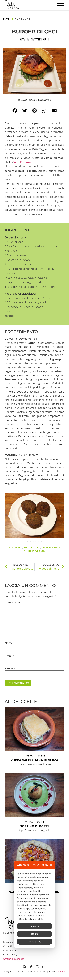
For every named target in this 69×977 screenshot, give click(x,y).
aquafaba (15, 547)
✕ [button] (51, 865)
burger (28, 547)
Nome (9, 643)
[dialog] (34, 904)
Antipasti (29, 822)
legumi (46, 547)
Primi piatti (29, 755)
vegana (40, 551)
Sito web (10, 668)
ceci (37, 547)
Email (9, 656)
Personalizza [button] (34, 941)
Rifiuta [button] (34, 933)
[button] (15, 111)
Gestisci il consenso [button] (13, 958)
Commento (13, 602)
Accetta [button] (34, 926)
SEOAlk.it (60, 971)
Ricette (41, 755)
